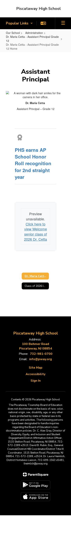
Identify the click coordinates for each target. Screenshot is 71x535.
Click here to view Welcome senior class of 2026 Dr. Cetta (35, 231)
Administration (34, 33)
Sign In (36, 380)
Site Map (35, 367)
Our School (13, 33)
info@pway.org (40, 359)
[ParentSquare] (35, 474)
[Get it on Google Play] (35, 484)
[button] (19, 23)
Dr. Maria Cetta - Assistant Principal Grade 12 (32, 39)
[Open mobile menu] (63, 23)
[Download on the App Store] (35, 496)
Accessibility (35, 374)
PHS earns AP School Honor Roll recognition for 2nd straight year (33, 163)
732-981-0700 (41, 354)
